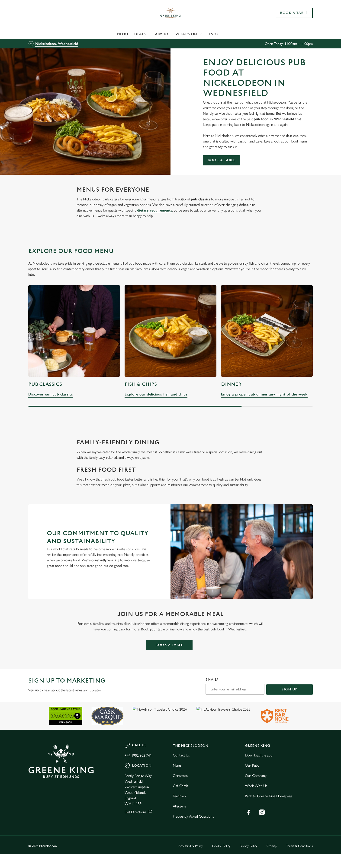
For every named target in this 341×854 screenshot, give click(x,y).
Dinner (231, 384)
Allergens (179, 806)
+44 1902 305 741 (138, 755)
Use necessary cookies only (302, 27)
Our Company (256, 775)
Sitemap (272, 846)
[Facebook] (248, 812)
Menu (177, 765)
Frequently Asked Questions (193, 816)
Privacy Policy (248, 846)
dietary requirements (154, 210)
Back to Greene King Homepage (268, 796)
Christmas (180, 775)
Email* (212, 680)
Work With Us (256, 786)
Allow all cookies (302, 12)
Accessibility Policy (190, 846)
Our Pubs (252, 765)
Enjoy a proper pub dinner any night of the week (267, 331)
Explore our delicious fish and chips (170, 331)
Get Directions (135, 812)
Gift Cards (180, 786)
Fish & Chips (141, 384)
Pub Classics (45, 384)
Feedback (179, 796)
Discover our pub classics (74, 331)
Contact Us (181, 755)
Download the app (258, 755)
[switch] (133, 52)
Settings (238, 52)
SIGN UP (289, 689)
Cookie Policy (221, 846)
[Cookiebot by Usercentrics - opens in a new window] (30, 52)
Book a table (221, 160)
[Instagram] (261, 812)
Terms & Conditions (299, 846)
